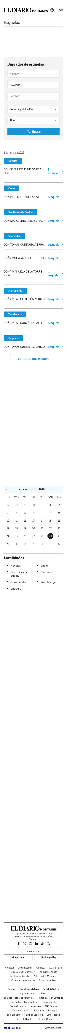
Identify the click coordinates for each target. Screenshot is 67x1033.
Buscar (36, 131)
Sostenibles (39, 1010)
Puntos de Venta (48, 1002)
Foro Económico (15, 1014)
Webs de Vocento (53, 1028)
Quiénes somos (25, 967)
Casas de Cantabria (21, 1010)
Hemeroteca (35, 1006)
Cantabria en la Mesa (29, 989)
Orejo (11, 188)
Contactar (10, 967)
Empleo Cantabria (34, 1014)
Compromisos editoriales (23, 980)
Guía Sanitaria (30, 1002)
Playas (44, 993)
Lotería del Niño (44, 1019)
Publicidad (39, 976)
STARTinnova (51, 1006)
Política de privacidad (20, 976)
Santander (14, 236)
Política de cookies (47, 980)
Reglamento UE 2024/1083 (22, 972)
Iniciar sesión (52, 10)
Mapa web (52, 976)
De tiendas (16, 1002)
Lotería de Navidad (24, 1019)
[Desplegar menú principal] (60, 10)
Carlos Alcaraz (53, 1014)
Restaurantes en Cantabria (50, 997)
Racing (51, 1010)
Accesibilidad (55, 967)
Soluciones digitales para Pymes (19, 997)
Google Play (50, 957)
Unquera (13, 338)
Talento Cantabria (18, 1006)
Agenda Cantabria (28, 993)
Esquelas (12, 22)
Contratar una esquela (33, 359)
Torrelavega (15, 314)
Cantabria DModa (51, 989)
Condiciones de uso (48, 972)
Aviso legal (41, 967)
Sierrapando (15, 290)
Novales (12, 161)
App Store (19, 957)
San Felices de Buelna (20, 212)
